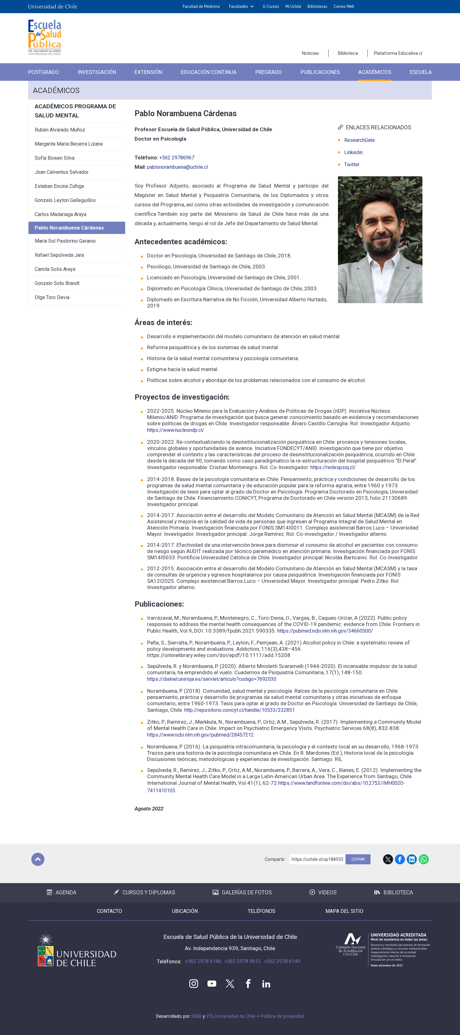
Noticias (310, 53)
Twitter (352, 165)
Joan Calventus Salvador (62, 172)
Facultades (238, 6)
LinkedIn (412, 859)
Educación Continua (209, 72)
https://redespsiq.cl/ (333, 467)
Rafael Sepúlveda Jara (59, 255)
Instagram (193, 983)
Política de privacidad (282, 1016)
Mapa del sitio (344, 911)
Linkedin (353, 152)
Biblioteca (348, 53)
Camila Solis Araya (55, 269)
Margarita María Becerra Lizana (69, 144)
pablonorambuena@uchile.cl (177, 167)
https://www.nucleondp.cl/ (175, 430)
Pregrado (268, 72)
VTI (209, 1016)
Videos (327, 892)
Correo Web (344, 6)
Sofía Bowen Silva (54, 158)
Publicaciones (320, 72)
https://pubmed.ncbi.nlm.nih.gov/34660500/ (325, 631)
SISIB (196, 1016)
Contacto (109, 911)
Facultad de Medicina (201, 6)
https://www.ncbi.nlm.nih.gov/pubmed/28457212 (200, 735)
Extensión (148, 72)
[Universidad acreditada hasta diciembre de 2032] (383, 949)
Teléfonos (261, 911)
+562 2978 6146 (203, 961)
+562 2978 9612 (242, 961)
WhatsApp (424, 859)
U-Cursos (271, 6)
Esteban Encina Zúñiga (59, 186)
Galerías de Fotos (247, 892)
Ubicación (185, 911)
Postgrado (43, 72)
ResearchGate (359, 140)
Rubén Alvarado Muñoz (60, 130)
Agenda (66, 892)
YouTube (211, 983)
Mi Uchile (293, 6)
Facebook (400, 859)
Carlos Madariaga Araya (60, 214)
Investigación (97, 72)
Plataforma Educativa (396, 53)
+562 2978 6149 (282, 961)
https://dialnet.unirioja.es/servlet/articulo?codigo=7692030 (211, 679)
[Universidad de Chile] (52, 6)
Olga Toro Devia (52, 297)
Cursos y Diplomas (149, 892)
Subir (37, 859)
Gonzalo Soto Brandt (57, 283)
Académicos (374, 72)
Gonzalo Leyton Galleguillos (65, 200)
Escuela (421, 72)
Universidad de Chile (235, 1016)
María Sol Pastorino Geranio (65, 241)
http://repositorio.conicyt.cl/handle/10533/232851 (239, 710)
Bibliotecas (317, 6)
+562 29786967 (176, 158)
